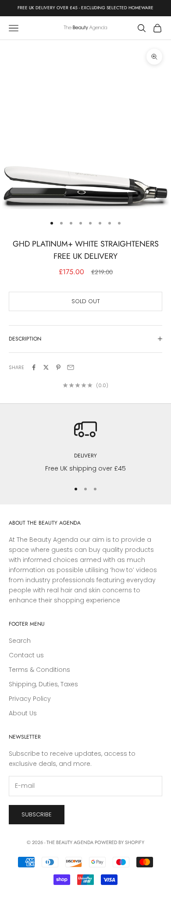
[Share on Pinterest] (58, 367)
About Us (23, 713)
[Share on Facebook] (33, 367)
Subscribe (36, 814)
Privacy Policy (30, 698)
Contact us (26, 655)
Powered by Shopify (119, 842)
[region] (85, 446)
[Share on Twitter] (46, 367)
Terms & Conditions (39, 669)
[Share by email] (70, 367)
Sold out (85, 301)
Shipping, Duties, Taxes (43, 684)
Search (20, 640)
